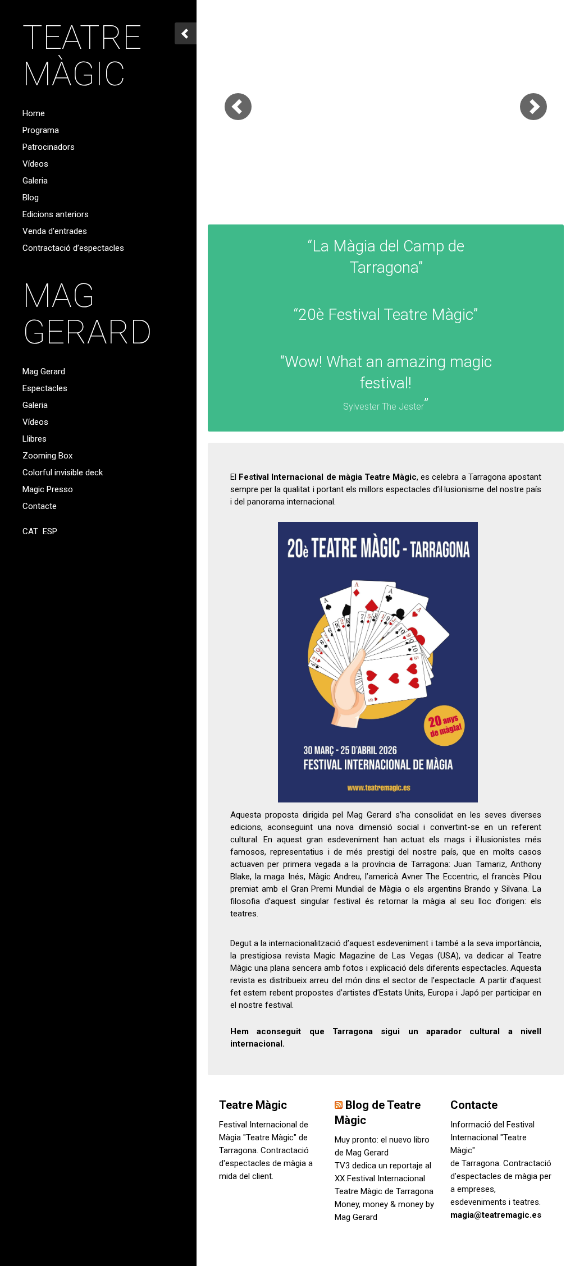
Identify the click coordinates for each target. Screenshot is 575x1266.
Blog (30, 197)
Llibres (34, 439)
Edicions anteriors (55, 214)
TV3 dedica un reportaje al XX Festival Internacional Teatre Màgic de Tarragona (384, 1178)
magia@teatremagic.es (495, 1215)
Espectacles (44, 388)
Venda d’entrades (54, 231)
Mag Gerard (43, 371)
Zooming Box (47, 456)
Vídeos (35, 164)
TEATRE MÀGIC (82, 55)
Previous (238, 106)
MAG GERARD (87, 314)
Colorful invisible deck (62, 472)
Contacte (39, 506)
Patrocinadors (48, 147)
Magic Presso (47, 489)
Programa (40, 130)
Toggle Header (186, 33)
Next (533, 106)
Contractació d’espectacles (73, 248)
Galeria (35, 181)
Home (33, 113)
